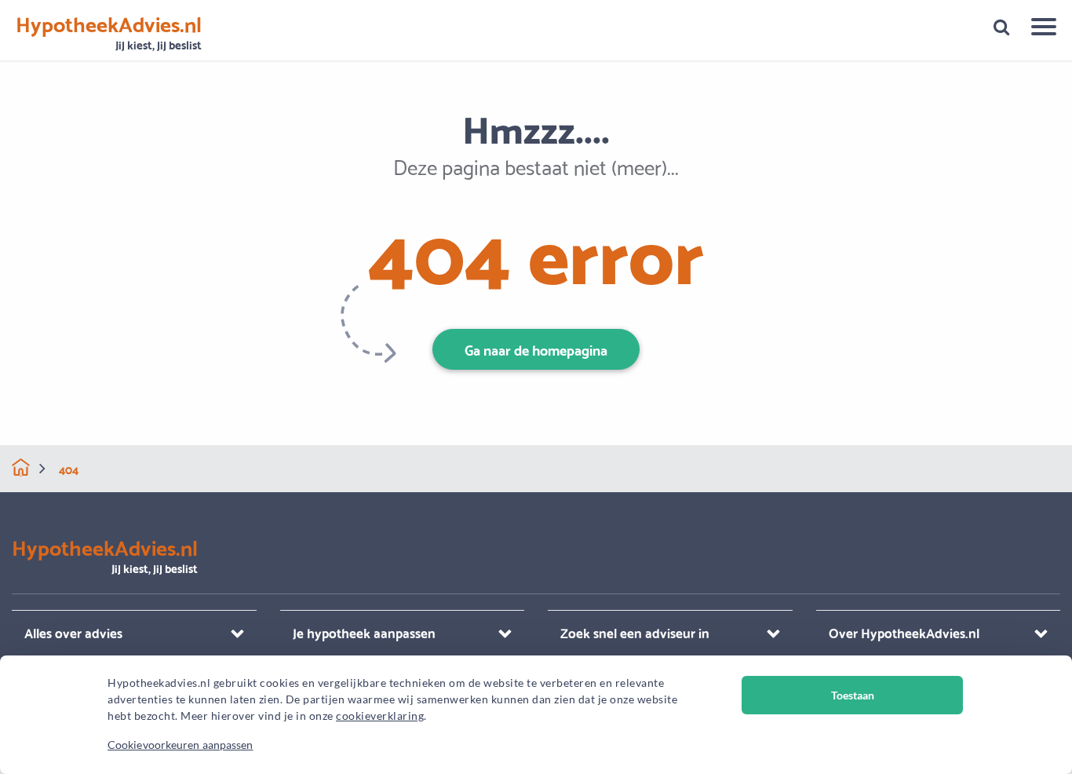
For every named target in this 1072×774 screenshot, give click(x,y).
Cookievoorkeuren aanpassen (180, 744)
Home (21, 467)
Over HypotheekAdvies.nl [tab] (904, 632)
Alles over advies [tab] (73, 632)
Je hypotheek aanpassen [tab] (364, 632)
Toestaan (852, 695)
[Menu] (1037, 29)
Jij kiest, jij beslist (109, 33)
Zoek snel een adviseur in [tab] (634, 632)
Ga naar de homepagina (536, 349)
